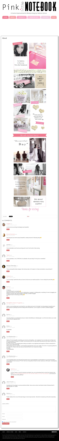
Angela (8, 223)
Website (4, 419)
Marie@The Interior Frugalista (14, 303)
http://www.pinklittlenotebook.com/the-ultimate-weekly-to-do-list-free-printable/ (31, 373)
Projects (22, 17)
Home (5, 17)
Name (3, 413)
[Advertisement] (29, 27)
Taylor (8, 255)
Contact (46, 17)
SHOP (54, 17)
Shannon (8, 276)
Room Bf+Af (34, 17)
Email (3, 416)
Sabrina (13, 369)
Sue (7, 286)
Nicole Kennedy (10, 234)
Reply (8, 229)
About (13, 17)
